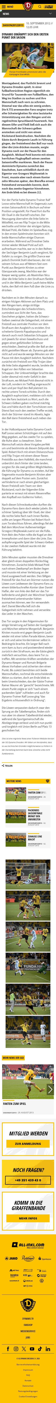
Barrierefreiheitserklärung (28, 1364)
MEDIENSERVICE (28, 1331)
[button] (39, 6)
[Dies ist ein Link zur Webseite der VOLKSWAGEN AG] (42, 1281)
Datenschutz (28, 1386)
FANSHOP (28, 1325)
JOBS (28, 1337)
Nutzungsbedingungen (28, 1391)
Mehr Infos (28, 1218)
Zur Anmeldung (28, 1144)
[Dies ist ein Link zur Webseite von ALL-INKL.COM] (28, 1245)
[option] (28, 1089)
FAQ (28, 1375)
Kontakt (28, 1380)
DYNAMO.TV (28, 1318)
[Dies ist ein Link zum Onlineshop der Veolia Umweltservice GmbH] (28, 1281)
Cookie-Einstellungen (28, 1396)
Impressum (28, 1370)
